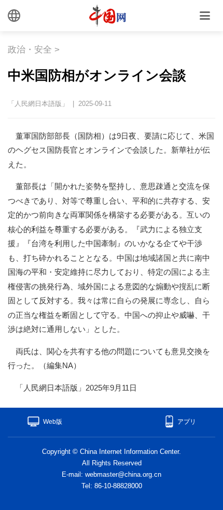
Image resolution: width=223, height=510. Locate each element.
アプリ (186, 421)
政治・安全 (30, 50)
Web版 (52, 421)
